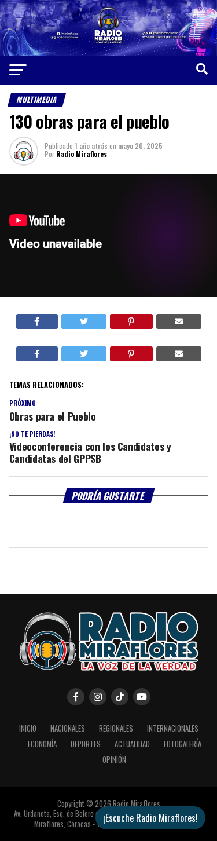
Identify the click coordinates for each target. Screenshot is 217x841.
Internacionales (172, 728)
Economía (42, 743)
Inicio (27, 728)
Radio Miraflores (81, 154)
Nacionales (67, 728)
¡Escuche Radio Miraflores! (150, 817)
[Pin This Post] (131, 321)
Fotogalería (182, 743)
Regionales (116, 728)
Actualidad (132, 743)
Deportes (86, 743)
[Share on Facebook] (37, 321)
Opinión (114, 759)
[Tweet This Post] (83, 321)
